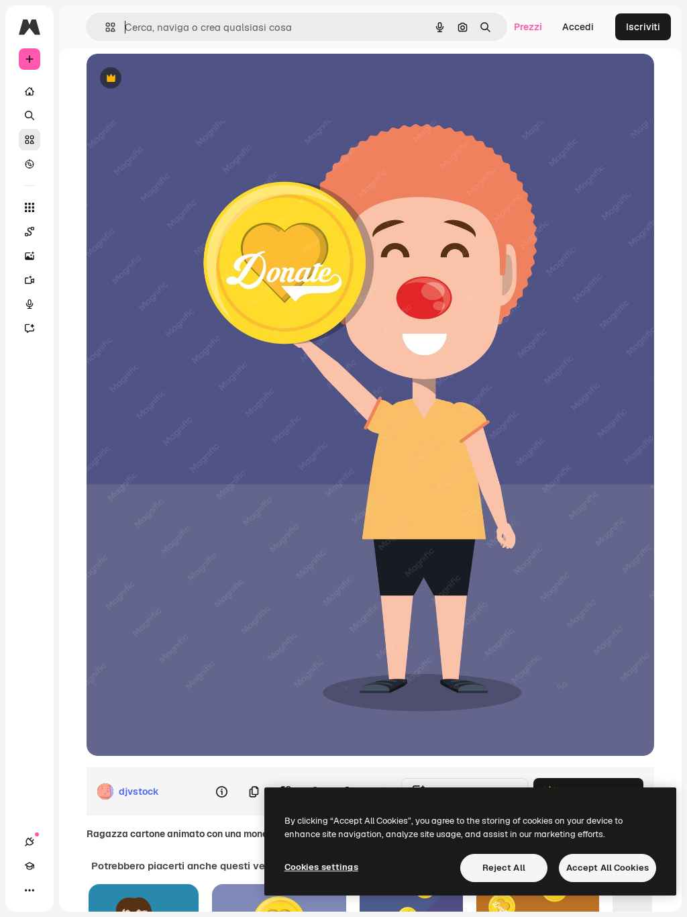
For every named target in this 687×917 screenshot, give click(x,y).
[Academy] (29, 866)
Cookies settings (321, 867)
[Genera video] (29, 280)
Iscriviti (643, 27)
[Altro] (29, 890)
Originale (175, 79)
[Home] (29, 91)
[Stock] (29, 139)
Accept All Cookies (607, 867)
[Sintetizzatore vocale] (29, 304)
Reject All (503, 867)
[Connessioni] (29, 842)
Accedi (578, 27)
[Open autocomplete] (105, 27)
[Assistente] (29, 328)
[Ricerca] (29, 115)
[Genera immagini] (29, 256)
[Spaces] (29, 231)
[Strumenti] (29, 207)
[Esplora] (29, 164)
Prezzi (528, 27)
